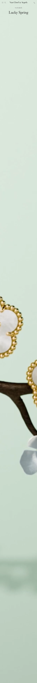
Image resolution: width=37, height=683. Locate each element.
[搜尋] (5, 3)
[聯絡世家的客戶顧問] (34, 3)
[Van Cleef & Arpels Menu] (2, 2)
